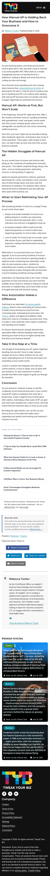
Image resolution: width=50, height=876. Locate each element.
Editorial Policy (8, 826)
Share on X (15, 556)
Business (15, 536)
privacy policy (21, 871)
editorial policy (9, 507)
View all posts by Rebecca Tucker (23, 623)
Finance (23, 536)
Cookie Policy (34, 871)
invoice (5, 316)
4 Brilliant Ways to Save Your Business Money (24, 479)
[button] (39, 7)
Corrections (7, 830)
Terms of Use (7, 809)
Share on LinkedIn (37, 556)
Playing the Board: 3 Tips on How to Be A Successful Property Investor (22, 436)
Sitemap (5, 822)
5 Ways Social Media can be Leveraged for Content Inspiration (22, 469)
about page (24, 507)
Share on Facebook (19, 548)
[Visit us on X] (10, 793)
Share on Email (17, 563)
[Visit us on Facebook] (4, 793)
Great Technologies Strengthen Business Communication (22, 488)
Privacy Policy (8, 813)
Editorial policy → (36, 529)
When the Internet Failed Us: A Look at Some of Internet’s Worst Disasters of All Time (24, 458)
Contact (5, 804)
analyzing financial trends (30, 88)
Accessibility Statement (12, 817)
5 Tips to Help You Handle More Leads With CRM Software (25, 447)
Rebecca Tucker (12, 31)
